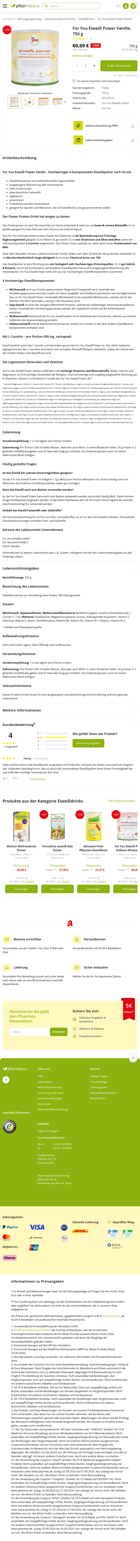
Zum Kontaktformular (51, 1137)
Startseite (8, 19)
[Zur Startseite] (25, 6)
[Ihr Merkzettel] (118, 6)
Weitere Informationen (22, 710)
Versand (29, 881)
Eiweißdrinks (86, 19)
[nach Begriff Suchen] (46, 6)
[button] (65, 102)
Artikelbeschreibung (19, 158)
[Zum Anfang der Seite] (133, 1058)
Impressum (44, 1104)
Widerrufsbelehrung (49, 1087)
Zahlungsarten (98, 1087)
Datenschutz (45, 1081)
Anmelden (58, 1031)
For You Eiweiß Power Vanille (114, 19)
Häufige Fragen (99, 1076)
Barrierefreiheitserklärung (53, 1109)
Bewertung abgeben (88, 743)
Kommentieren (37, 778)
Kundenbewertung (19, 724)
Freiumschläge (98, 1081)
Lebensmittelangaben (21, 568)
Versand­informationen (103, 1093)
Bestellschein (98, 1098)
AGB (40, 1076)
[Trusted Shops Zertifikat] (9, 1126)
